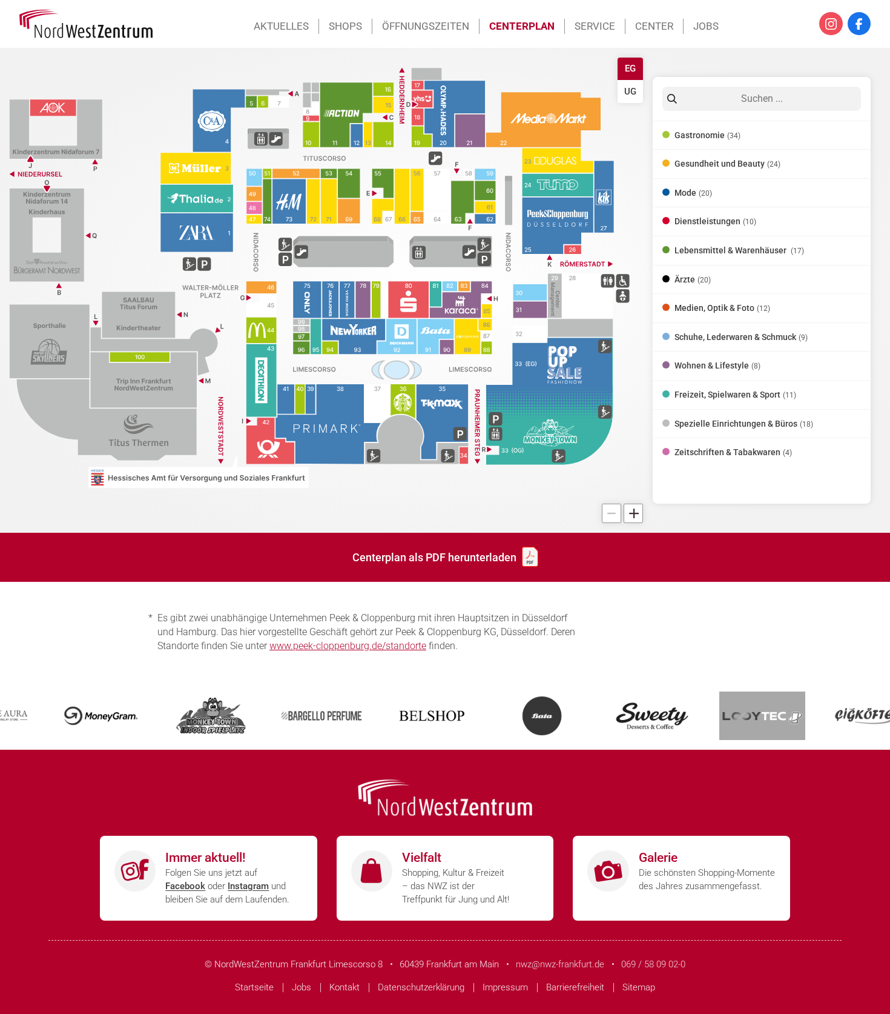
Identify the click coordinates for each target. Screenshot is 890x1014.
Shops (345, 26)
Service (595, 26)
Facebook (185, 886)
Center (654, 26)
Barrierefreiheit (575, 987)
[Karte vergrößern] (633, 513)
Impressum (505, 987)
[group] (321, 290)
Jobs (706, 26)
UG (630, 91)
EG (630, 68)
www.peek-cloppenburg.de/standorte (347, 646)
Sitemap (638, 987)
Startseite (254, 987)
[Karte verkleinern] (611, 513)
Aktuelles (281, 26)
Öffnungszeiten (425, 26)
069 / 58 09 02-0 (653, 964)
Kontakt (344, 987)
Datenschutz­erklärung (421, 987)
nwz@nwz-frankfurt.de (560, 964)
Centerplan (522, 26)
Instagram (248, 886)
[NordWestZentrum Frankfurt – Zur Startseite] (86, 24)
